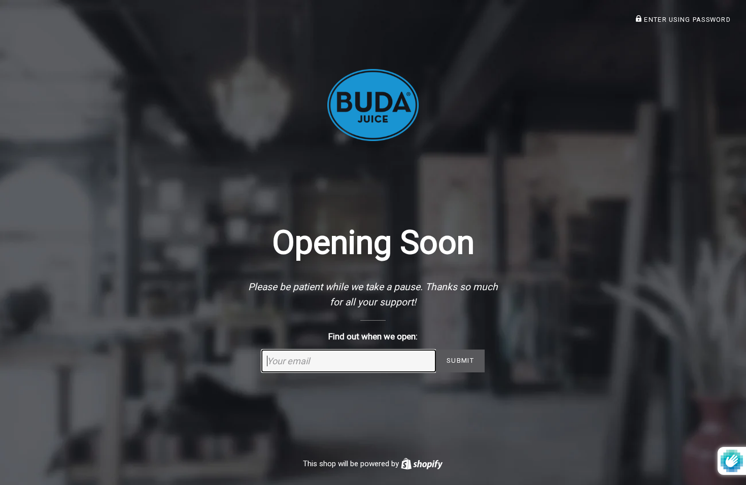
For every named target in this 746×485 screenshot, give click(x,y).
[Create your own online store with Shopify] (422, 463)
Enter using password (686, 19)
